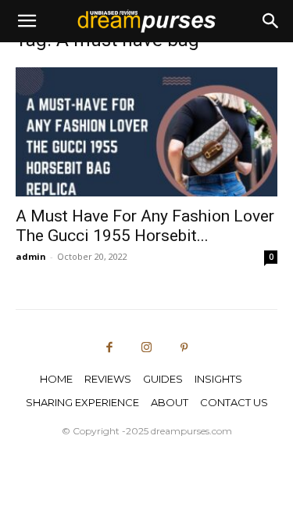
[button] (27, 21)
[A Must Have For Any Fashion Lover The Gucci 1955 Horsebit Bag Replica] (146, 131)
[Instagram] (147, 348)
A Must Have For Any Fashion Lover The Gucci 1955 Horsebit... (145, 226)
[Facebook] (109, 348)
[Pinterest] (183, 348)
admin (31, 256)
